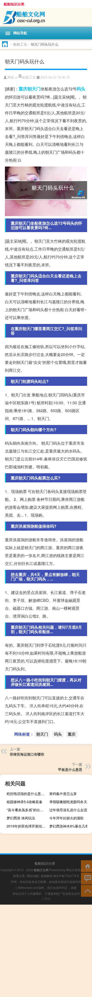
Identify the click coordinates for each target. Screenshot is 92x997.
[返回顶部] (86, 890)
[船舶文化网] (46, 17)
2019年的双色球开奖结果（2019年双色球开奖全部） (27, 826)
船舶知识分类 (14, 3)
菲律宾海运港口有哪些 (27, 754)
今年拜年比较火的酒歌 (66, 817)
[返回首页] (86, 865)
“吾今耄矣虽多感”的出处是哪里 (27, 809)
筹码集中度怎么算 (63, 793)
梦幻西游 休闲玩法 (21, 817)
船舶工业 (20, 44)
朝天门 (34, 88)
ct (16, 77)
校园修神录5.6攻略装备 (24, 801)
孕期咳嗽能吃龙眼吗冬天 (68, 801)
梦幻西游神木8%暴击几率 (69, 826)
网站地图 (33, 876)
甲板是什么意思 (70, 769)
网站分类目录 (75, 870)
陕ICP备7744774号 (66, 876)
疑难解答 (47, 876)
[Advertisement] (46, 951)
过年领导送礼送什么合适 (68, 809)
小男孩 (46, 898)
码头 (81, 88)
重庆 (23, 88)
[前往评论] (86, 878)
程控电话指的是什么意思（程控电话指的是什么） (27, 793)
